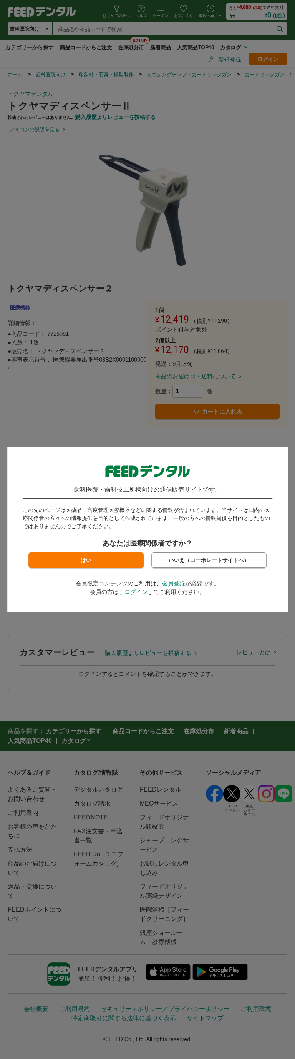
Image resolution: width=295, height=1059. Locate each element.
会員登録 (173, 583)
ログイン (136, 592)
